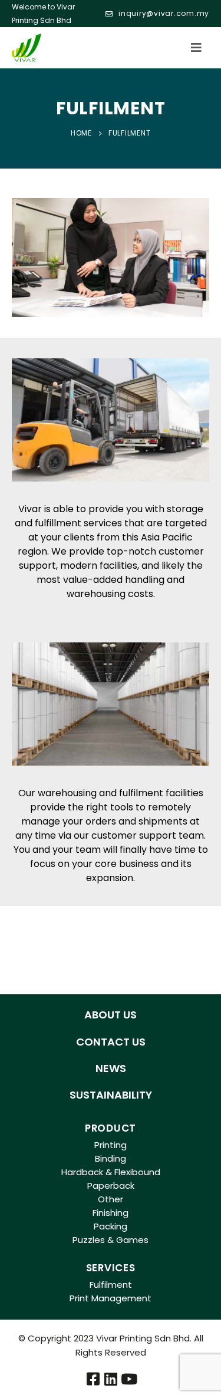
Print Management (110, 1298)
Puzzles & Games (110, 1240)
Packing (110, 1226)
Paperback (110, 1185)
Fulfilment (111, 1284)
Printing (110, 1145)
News (110, 1068)
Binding (110, 1158)
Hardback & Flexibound (110, 1172)
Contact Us (111, 1041)
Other (110, 1199)
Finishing (110, 1212)
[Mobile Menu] (199, 48)
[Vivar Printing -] (26, 47)
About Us (110, 1014)
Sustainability (111, 1094)
